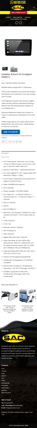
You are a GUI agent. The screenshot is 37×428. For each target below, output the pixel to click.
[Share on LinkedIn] (20, 141)
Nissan (3, 376)
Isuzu (3, 373)
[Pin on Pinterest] (16, 141)
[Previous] (4, 47)
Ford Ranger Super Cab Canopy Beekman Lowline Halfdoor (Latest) (27, 308)
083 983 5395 (17, 405)
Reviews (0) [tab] (5, 157)
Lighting (4, 390)
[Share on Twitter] (10, 141)
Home (8, 17)
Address (4, 412)
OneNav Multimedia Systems (21, 18)
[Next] (32, 47)
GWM (3, 381)
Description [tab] (5, 153)
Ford (10, 135)
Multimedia (17, 17)
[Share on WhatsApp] (3, 141)
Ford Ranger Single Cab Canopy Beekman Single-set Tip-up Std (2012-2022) (9, 309)
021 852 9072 (8, 403)
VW (2, 378)
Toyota (3, 371)
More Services (6, 393)
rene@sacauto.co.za (13, 408)
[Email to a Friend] (13, 141)
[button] (33, 7)
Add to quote (11, 132)
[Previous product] (20, 22)
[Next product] (16, 22)
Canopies (4, 385)
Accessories (5, 383)
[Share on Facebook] (6, 141)
